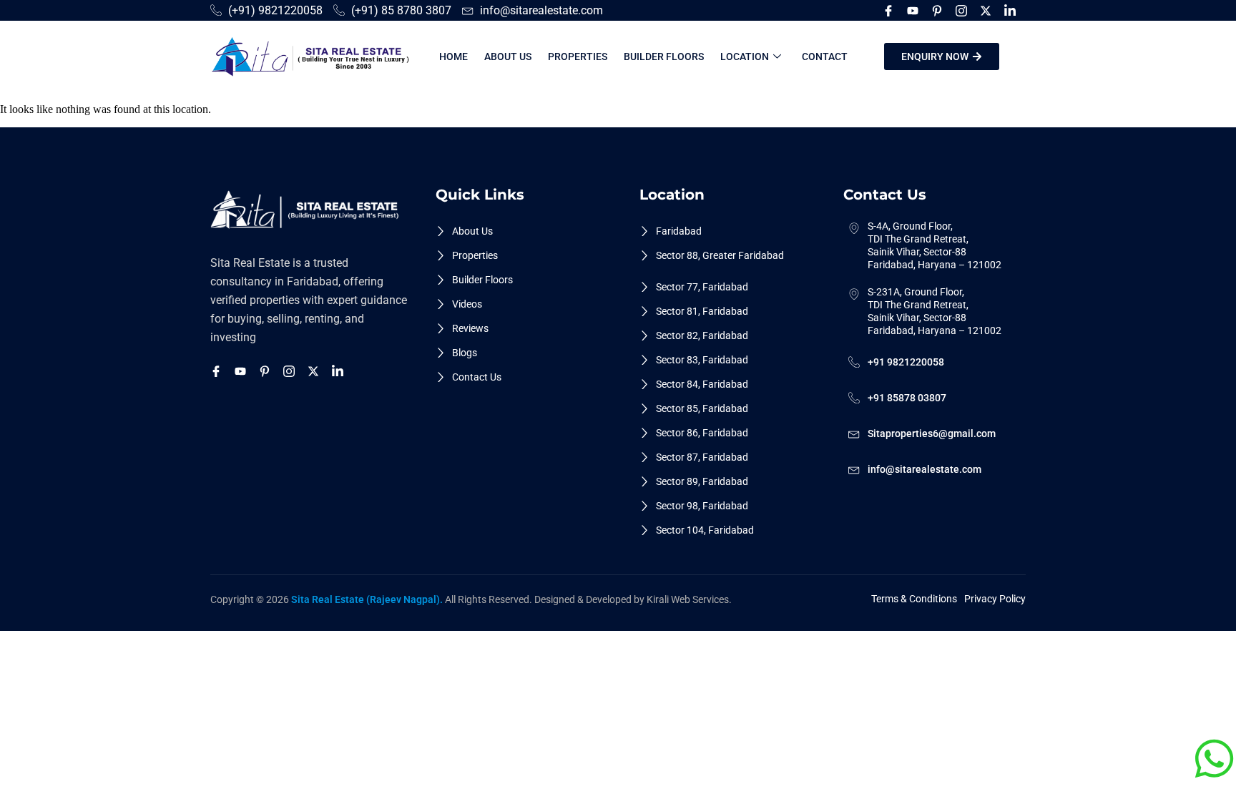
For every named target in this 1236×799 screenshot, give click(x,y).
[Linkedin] (1012, 10)
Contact (825, 56)
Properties (577, 56)
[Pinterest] (939, 10)
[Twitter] (988, 10)
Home (453, 56)
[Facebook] (890, 10)
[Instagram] (963, 10)
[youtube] (915, 10)
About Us (507, 56)
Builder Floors (664, 56)
